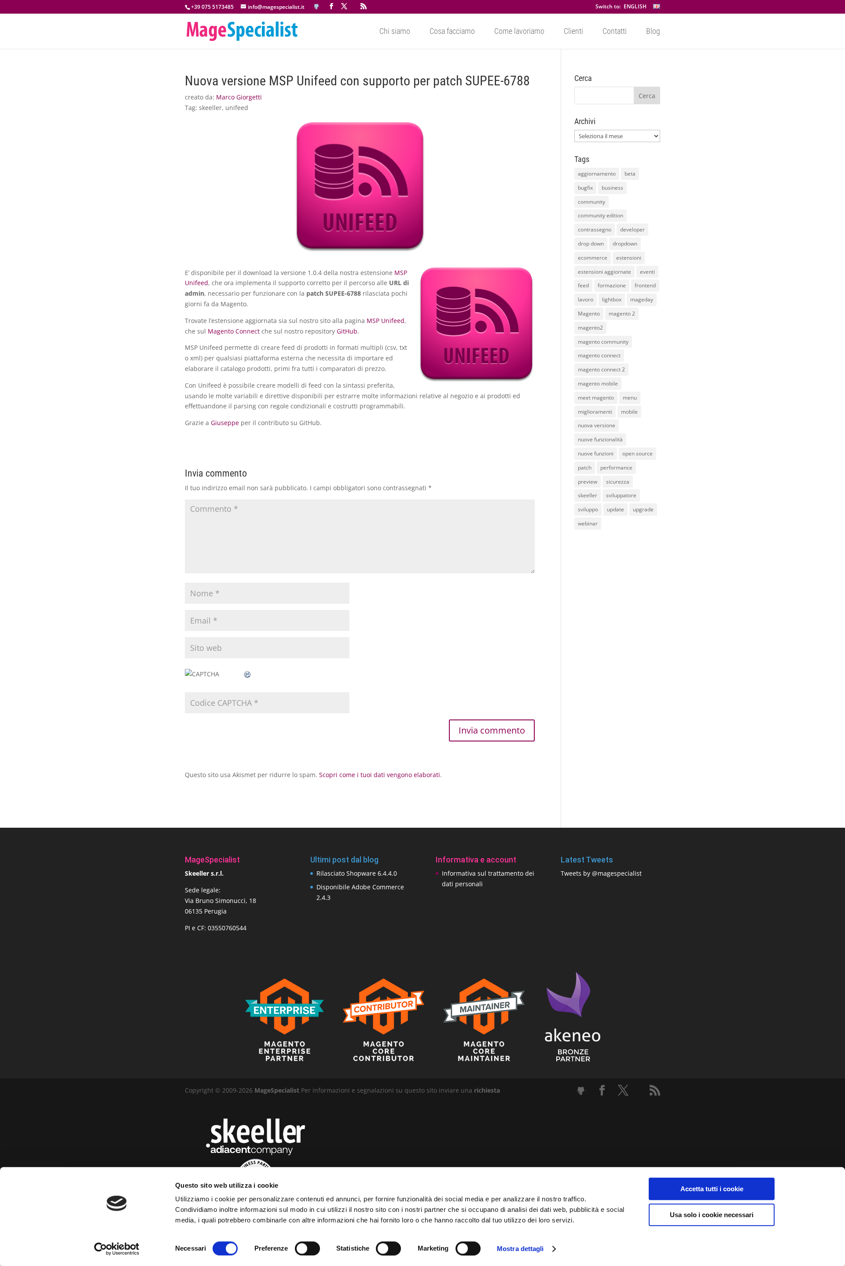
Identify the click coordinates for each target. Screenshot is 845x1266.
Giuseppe (225, 422)
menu (630, 397)
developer (632, 229)
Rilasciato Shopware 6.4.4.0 (356, 873)
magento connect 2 (601, 369)
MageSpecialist (276, 1090)
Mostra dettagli (520, 1248)
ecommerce (592, 257)
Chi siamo (394, 32)
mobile (629, 411)
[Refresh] (248, 674)
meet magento (596, 397)
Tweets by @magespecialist (601, 873)
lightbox (611, 299)
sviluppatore (621, 495)
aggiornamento (597, 173)
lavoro (585, 299)
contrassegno (594, 229)
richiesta (486, 1090)
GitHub (347, 331)
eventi (647, 271)
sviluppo (588, 509)
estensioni (628, 257)
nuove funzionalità (600, 439)
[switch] (307, 1248)
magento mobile (598, 383)
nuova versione (596, 425)
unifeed (236, 107)
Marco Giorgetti (239, 97)
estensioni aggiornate (604, 271)
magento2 (590, 327)
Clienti (573, 32)
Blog (653, 32)
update (615, 509)
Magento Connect (234, 331)
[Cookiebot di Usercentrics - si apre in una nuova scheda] (116, 1248)
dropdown (625, 243)
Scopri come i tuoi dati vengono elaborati (379, 775)
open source (637, 453)
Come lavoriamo (519, 32)
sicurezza (617, 481)
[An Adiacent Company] (255, 1153)
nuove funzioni (596, 453)
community (591, 201)
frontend (645, 285)
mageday (641, 299)
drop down (591, 243)
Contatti (615, 32)
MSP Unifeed (385, 320)
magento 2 (622, 313)
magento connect (599, 355)
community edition (600, 215)
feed (583, 285)
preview (587, 481)
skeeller (210, 107)
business (612, 187)
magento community (603, 341)
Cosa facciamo (452, 32)
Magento (589, 313)
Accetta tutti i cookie (711, 1189)
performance (616, 467)
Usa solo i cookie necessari (711, 1214)
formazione (612, 285)
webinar (588, 523)
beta (630, 173)
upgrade (643, 509)
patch (585, 467)
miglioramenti (595, 411)
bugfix (585, 187)
